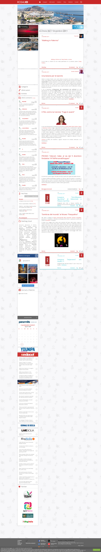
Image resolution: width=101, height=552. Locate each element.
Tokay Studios (64, 59)
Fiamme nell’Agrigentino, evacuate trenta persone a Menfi (25, 400)
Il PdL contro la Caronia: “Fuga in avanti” (58, 112)
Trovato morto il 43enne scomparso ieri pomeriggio (26, 446)
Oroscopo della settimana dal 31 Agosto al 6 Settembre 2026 (25, 482)
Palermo (43, 103)
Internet (21, 234)
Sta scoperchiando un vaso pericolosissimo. (28, 151)
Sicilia (34, 244)
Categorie (45, 2)
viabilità (34, 250)
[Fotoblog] (28, 31)
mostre (28, 237)
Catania (34, 226)
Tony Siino (76, 36)
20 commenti (72, 67)
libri (28, 236)
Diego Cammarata (25, 232)
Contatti (76, 2)
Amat (21, 226)
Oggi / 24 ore (34, 196)
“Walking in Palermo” (50, 40)
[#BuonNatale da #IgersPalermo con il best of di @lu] (32, 268)
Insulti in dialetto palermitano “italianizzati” (25, 210)
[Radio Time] (28, 495)
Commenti (72, 205)
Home (40, 2)
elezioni (34, 232)
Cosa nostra (28, 230)
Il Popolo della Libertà (69, 126)
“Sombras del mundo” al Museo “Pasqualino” (60, 214)
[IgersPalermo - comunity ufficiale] (28, 507)
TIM (55, 176)
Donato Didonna (75, 71)
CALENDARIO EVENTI (28, 325)
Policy (64, 2)
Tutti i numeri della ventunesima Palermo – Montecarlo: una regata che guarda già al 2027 (26, 450)
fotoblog (62, 543)
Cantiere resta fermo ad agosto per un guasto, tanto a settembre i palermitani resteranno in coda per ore (26, 478)
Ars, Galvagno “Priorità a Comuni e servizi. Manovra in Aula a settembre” (26, 421)
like (82, 67)
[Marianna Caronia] (61, 124)
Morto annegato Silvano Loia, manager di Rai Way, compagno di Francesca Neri (26, 455)
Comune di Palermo (28, 228)
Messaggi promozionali (47, 189)
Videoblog (44, 67)
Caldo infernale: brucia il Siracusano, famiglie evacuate (26, 443)
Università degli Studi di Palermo (28, 248)
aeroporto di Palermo (31, 225)
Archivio (24, 94)
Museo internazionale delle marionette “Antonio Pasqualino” (67, 217)
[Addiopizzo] (28, 516)
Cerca (81, 2)
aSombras (48, 220)
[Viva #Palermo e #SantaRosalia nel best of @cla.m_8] (32, 278)
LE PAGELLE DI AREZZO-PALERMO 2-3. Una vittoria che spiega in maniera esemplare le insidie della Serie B (26, 376)
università (34, 247)
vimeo (70, 59)
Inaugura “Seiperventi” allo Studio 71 (69, 260)
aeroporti (21, 225)
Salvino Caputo (78, 126)
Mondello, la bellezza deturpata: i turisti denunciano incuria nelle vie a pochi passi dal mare (26, 460)
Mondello (22, 237)
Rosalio (77, 107)
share (80, 67)
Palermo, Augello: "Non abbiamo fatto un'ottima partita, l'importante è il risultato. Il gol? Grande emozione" (26, 359)
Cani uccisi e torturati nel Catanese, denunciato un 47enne (26, 404)
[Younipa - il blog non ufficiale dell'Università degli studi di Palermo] (28, 349)
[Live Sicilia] (28, 430)
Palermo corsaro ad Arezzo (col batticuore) (25, 434)
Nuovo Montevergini (28, 238)
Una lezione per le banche (52, 76)
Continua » (71, 99)
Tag (77, 67)
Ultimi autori (52, 2)
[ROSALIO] (23, 2)
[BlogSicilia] (28, 439)
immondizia (33, 233)
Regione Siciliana (28, 243)
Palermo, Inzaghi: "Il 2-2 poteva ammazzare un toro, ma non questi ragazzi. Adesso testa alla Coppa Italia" (26, 364)
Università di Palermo (25, 249)
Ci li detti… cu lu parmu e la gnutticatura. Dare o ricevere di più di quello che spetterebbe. (27, 105)
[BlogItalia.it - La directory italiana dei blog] (28, 521)
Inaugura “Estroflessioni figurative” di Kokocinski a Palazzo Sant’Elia (69, 199)
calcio (30, 226)
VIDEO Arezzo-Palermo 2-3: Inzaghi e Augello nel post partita (26, 369)
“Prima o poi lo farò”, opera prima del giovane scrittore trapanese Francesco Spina (26, 408)
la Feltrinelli (27, 234)
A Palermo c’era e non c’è (26, 201)
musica (34, 237)
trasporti (27, 247)
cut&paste (81, 545)
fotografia (27, 233)
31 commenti (72, 147)
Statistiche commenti (30, 543)
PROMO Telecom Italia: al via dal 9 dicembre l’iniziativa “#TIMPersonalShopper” (61, 157)
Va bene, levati (96, 549)
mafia (34, 236)
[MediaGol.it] (28, 354)
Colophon (59, 2)
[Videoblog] (28, 44)
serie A (28, 244)
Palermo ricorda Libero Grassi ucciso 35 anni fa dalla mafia (26, 412)
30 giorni (21, 196)
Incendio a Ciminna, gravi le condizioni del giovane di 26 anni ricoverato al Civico (26, 465)
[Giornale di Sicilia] (28, 304)
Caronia (43, 139)
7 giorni (27, 196)
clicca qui (8, 551)
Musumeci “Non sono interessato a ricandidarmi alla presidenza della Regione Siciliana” (26, 416)
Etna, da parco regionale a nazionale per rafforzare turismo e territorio (26, 397)
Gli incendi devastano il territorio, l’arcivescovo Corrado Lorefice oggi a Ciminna (26, 473)
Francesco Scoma (47, 128)
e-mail (75, 542)
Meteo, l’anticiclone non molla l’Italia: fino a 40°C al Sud (26, 469)
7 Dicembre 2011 (45, 36)
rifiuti (35, 243)
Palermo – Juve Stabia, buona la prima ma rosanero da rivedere (27, 207)
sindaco (21, 245)
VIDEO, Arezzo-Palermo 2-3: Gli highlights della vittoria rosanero (25, 372)
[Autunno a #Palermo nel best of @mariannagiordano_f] (22, 278)
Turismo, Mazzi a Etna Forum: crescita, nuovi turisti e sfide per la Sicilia (26, 393)
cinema (21, 227)
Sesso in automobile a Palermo (27, 203)
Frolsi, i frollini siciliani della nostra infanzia (26, 214)
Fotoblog (24, 27)
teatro (35, 245)
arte (25, 226)
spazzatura (28, 245)
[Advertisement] (50, 14)
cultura (35, 230)
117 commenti (72, 103)
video (21, 251)
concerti (29, 229)
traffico (21, 247)
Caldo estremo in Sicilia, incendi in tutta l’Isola (26, 386)
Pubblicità (70, 2)
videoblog (69, 543)
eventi (21, 233)
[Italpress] (28, 382)
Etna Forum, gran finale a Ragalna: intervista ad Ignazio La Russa (25, 389)
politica (28, 241)
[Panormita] (28, 322)
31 (22, 344)
